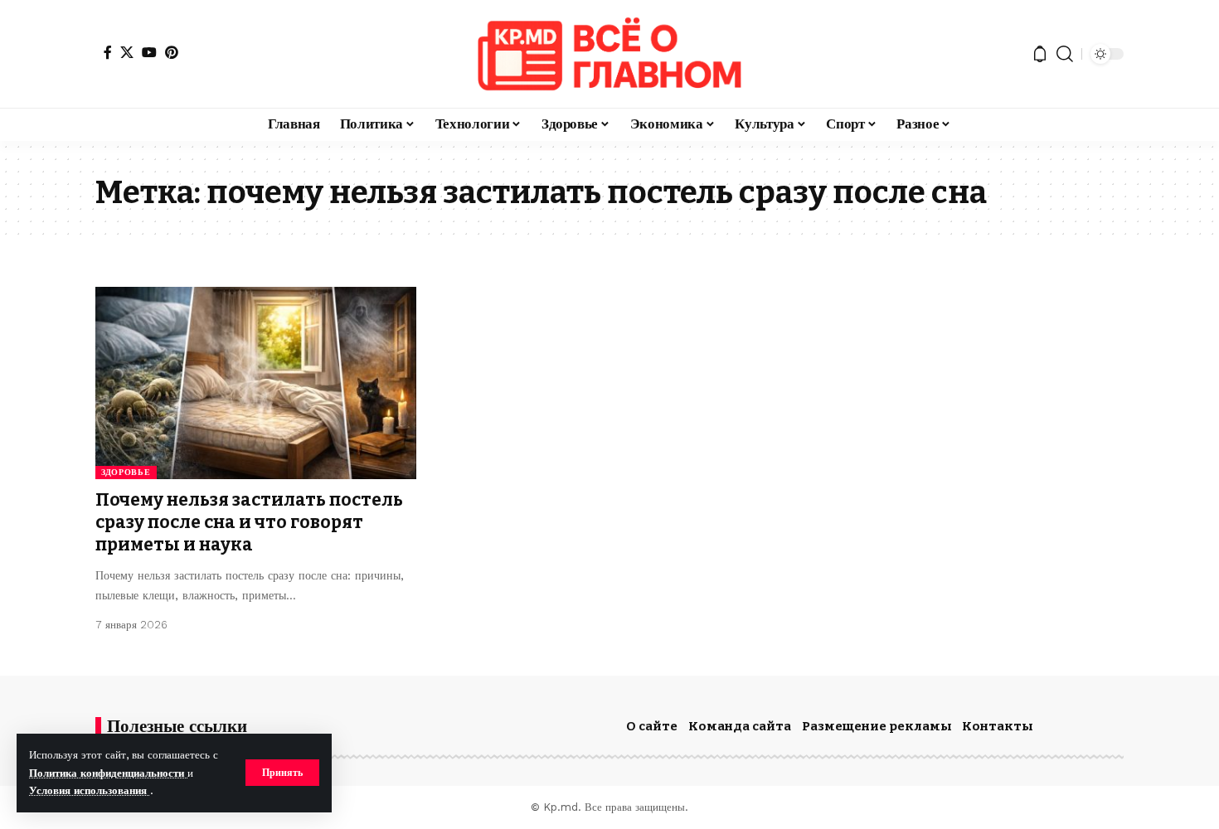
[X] (127, 52)
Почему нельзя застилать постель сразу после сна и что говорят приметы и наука (249, 522)
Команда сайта (739, 726)
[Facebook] (108, 52)
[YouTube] (149, 52)
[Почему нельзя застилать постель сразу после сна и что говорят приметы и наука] (255, 383)
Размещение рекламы (877, 726)
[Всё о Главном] (609, 53)
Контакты (997, 726)
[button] (282, 772)
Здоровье (126, 472)
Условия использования (89, 790)
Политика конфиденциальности (108, 773)
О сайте (651, 726)
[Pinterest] (171, 52)
